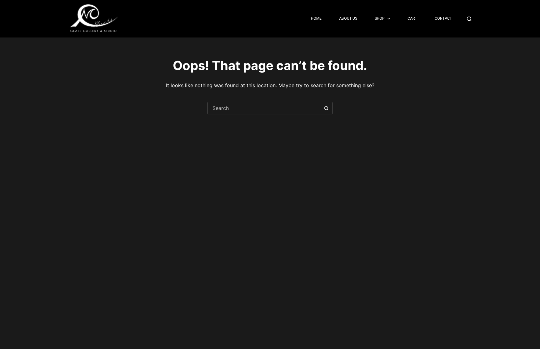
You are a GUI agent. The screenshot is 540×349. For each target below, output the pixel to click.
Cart (412, 18)
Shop (379, 18)
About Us (348, 18)
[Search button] (326, 108)
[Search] (469, 19)
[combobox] (264, 108)
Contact (443, 18)
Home (316, 18)
